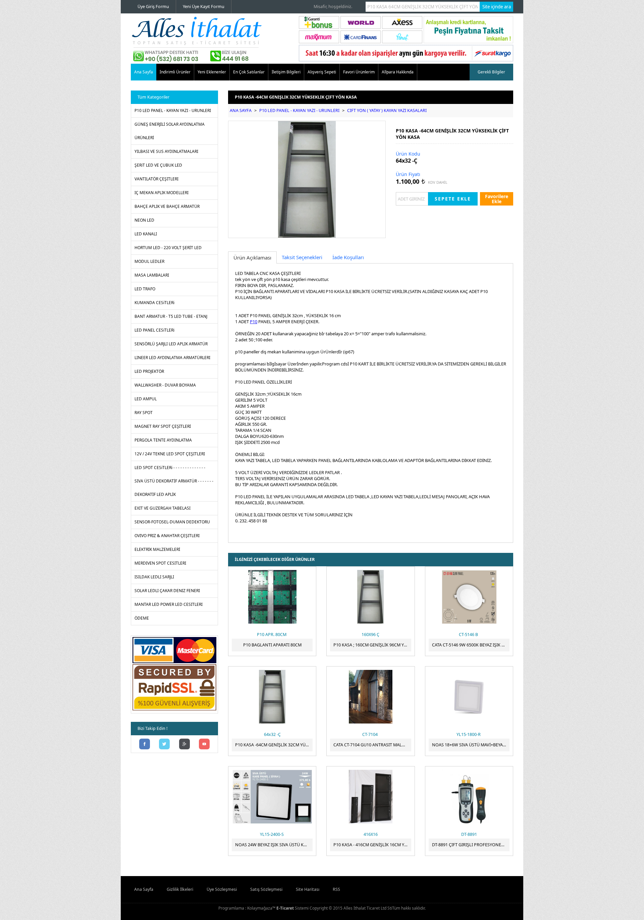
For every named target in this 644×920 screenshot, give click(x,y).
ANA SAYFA (241, 110)
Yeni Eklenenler (212, 72)
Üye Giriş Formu (153, 6)
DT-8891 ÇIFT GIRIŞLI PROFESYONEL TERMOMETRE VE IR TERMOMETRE (470, 845)
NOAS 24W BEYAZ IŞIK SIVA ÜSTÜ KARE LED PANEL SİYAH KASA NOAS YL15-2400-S (274, 845)
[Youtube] (205, 745)
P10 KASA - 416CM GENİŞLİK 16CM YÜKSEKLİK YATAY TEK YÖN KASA (372, 845)
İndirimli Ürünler (175, 72)
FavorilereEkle (496, 199)
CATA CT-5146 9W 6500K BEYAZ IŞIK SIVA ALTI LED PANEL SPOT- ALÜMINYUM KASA (470, 645)
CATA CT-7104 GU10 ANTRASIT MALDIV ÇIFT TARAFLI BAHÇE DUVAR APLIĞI (372, 745)
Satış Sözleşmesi (266, 889)
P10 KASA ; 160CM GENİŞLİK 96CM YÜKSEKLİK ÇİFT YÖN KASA (372, 645)
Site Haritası (307, 889)
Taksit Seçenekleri (302, 257)
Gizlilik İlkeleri (180, 889)
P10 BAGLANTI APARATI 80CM (272, 645)
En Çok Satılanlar (249, 72)
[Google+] (184, 745)
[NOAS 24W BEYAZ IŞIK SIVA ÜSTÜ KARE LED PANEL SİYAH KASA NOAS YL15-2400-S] (272, 796)
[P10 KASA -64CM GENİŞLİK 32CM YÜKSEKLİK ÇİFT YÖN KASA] (272, 697)
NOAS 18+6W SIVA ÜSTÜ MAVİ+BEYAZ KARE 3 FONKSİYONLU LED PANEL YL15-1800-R (470, 745)
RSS (336, 889)
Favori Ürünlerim (359, 72)
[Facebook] (145, 745)
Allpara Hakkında (398, 72)
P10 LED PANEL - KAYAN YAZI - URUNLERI (299, 110)
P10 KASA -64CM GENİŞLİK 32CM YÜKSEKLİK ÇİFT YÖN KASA (274, 745)
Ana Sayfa (143, 72)
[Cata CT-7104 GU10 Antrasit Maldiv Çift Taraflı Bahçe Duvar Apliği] (370, 697)
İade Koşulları (348, 257)
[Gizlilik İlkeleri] (174, 710)
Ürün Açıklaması (252, 257)
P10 (253, 322)
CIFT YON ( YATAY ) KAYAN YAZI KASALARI (387, 110)
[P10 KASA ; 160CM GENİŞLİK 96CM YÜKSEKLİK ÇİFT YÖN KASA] (370, 597)
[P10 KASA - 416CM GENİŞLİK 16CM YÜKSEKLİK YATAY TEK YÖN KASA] (370, 796)
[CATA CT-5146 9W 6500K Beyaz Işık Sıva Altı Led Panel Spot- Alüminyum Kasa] (469, 597)
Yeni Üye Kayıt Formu (203, 6)
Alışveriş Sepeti (322, 72)
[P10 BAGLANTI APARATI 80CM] (272, 597)
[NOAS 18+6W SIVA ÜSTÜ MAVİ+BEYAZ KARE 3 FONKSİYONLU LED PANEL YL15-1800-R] (469, 697)
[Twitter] (165, 745)
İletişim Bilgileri (286, 72)
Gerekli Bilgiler (491, 72)
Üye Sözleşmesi (222, 889)
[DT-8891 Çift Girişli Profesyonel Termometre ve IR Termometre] (469, 796)
